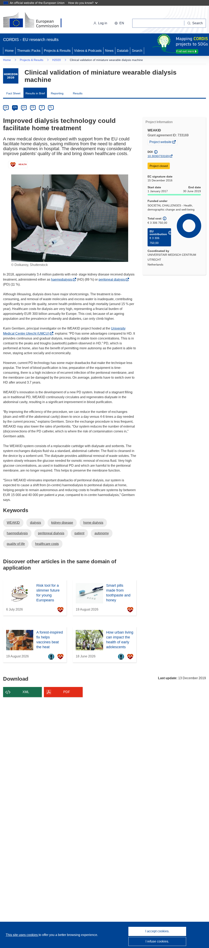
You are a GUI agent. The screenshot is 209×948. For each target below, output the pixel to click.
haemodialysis (62, 279)
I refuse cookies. (157, 941)
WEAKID (13, 522)
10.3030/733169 (158, 156)
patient (79, 533)
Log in (102, 23)
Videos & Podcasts (88, 50)
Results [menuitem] (77, 93)
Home (9, 50)
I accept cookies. (157, 931)
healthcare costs (47, 544)
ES (24, 107)
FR (32, 107)
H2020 (56, 60)
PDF (66, 692)
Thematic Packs (28, 50)
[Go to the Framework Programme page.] (10, 76)
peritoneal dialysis (113, 279)
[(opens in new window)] (36, 20)
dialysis (35, 522)
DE (6, 107)
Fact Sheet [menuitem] (13, 93)
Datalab (122, 50)
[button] (119, 23)
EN (15, 107)
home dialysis (93, 522)
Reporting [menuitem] (57, 93)
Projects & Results (57, 50)
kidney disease (62, 522)
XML (25, 692)
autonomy (101, 533)
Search (137, 50)
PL (50, 107)
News (109, 50)
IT (42, 107)
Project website (160, 142)
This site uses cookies (22, 935)
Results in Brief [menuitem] (35, 93)
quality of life (16, 544)
